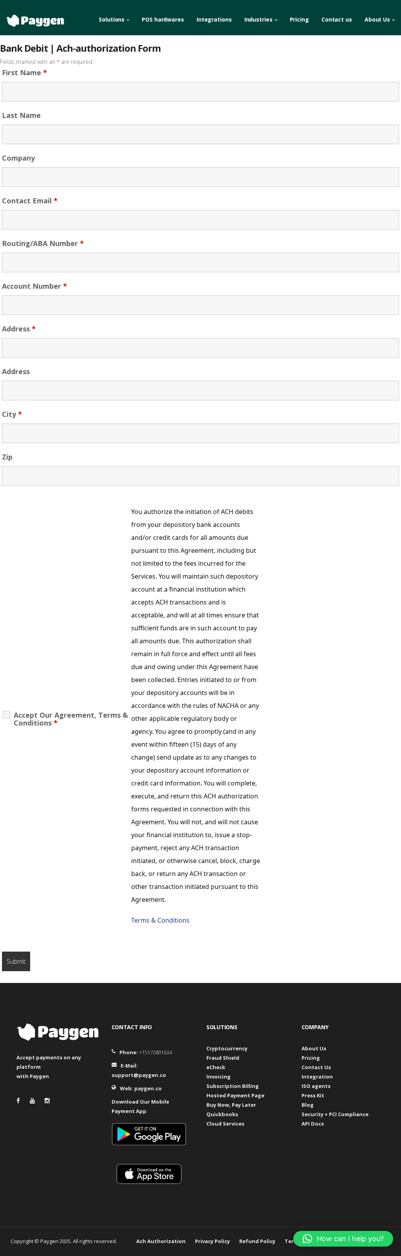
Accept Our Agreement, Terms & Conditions (71, 719)
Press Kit (313, 1095)
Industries (258, 19)
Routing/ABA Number (43, 243)
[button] (343, 1239)
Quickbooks (222, 1114)
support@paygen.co (139, 1075)
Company (18, 158)
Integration (317, 1076)
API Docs (313, 1123)
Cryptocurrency (226, 1048)
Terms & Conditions (160, 920)
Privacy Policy (212, 1241)
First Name (24, 72)
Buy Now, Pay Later (231, 1104)
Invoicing (218, 1076)
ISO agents (316, 1085)
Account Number (34, 286)
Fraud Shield (222, 1057)
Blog (308, 1104)
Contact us (337, 19)
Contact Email (30, 201)
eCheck (215, 1067)
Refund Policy (257, 1241)
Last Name (21, 115)
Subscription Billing (232, 1085)
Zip (7, 457)
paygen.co (148, 1088)
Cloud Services (225, 1123)
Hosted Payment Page (235, 1095)
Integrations (214, 19)
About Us (377, 19)
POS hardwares (163, 19)
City (12, 414)
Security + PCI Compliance (335, 1114)
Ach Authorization (161, 1241)
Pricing (299, 19)
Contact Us (316, 1067)
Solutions (112, 19)
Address (19, 329)
